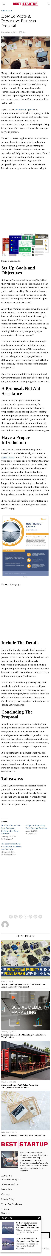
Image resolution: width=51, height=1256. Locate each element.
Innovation (6, 11)
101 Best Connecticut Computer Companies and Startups (11, 846)
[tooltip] (11, 917)
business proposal (24, 109)
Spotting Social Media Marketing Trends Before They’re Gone (23, 1036)
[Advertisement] (25, 198)
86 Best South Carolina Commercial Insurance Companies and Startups (27, 1225)
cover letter (7, 457)
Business (5, 1213)
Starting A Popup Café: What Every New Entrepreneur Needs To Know (20, 1086)
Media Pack (6, 1189)
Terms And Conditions (11, 1204)
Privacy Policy (7, 1199)
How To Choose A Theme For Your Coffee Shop (23, 1136)
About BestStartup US (11, 1179)
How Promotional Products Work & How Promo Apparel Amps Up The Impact (23, 985)
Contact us (5, 1194)
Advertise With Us (9, 1184)
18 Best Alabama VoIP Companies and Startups (27, 1240)
